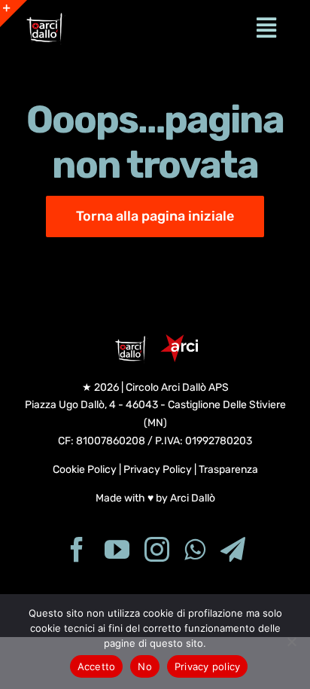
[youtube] (117, 549)
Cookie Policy (85, 469)
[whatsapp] (194, 549)
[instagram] (156, 549)
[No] (291, 641)
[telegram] (232, 549)
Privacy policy (208, 666)
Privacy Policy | (161, 469)
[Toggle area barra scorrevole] (13, 13)
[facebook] (77, 549)
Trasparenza (228, 469)
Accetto (97, 666)
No (145, 666)
